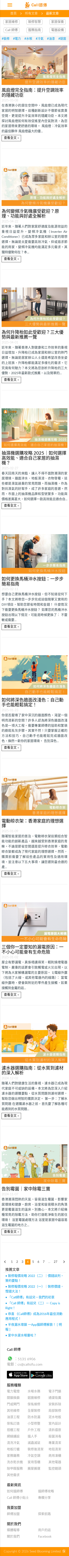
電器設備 (57, 30)
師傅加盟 (13, 1514)
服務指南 (34, 30)
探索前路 (44, 1514)
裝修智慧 (34, 22)
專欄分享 (44, 1498)
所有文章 (31, 13)
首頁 (13, 13)
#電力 (17, 38)
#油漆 (51, 38)
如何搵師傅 (15, 1491)
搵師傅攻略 (46, 1491)
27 (55, 1261)
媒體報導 (13, 1530)
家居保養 (57, 22)
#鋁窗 (62, 38)
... (49, 1261)
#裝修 (6, 38)
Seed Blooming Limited (45, 1551)
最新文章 (52, 13)
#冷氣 (40, 38)
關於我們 (13, 1536)
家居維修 (11, 22)
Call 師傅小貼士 (18, 1498)
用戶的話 (44, 1530)
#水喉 (28, 38)
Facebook (44, 1536)
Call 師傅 (11, 30)
